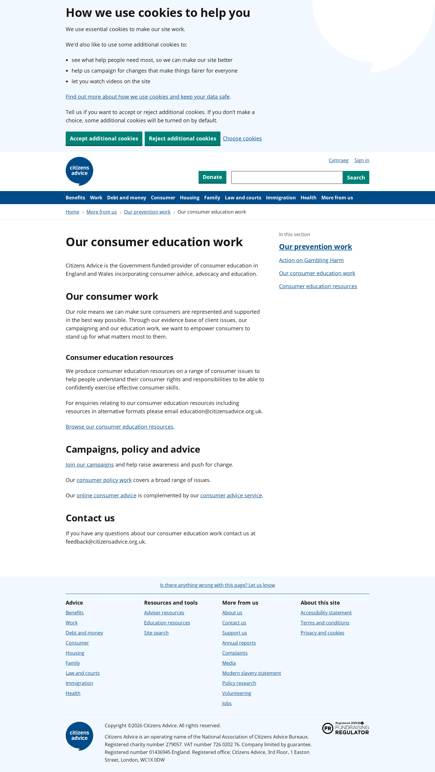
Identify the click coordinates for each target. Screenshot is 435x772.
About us (232, 612)
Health (309, 197)
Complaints (235, 653)
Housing (189, 197)
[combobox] (287, 177)
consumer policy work (104, 479)
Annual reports (239, 643)
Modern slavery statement (251, 673)
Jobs (227, 703)
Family (212, 197)
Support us (234, 633)
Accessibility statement (326, 612)
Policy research (239, 683)
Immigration (281, 197)
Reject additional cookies (182, 138)
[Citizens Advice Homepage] (80, 171)
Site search (156, 633)
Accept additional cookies (104, 138)
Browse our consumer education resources (119, 426)
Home (72, 212)
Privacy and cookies (322, 633)
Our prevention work (147, 212)
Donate (212, 176)
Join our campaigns (90, 464)
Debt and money (126, 197)
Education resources (167, 622)
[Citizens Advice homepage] (80, 736)
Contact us (234, 622)
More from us (337, 197)
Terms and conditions (325, 622)
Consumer (163, 197)
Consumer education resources (318, 286)
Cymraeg (339, 160)
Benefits (75, 197)
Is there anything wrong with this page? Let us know (217, 585)
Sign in (362, 160)
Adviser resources (164, 612)
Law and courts (243, 197)
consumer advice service (231, 495)
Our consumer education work (317, 273)
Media (229, 663)
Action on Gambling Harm (311, 260)
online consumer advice (106, 495)
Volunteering (236, 693)
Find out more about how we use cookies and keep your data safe (148, 96)
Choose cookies (242, 138)
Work (96, 197)
